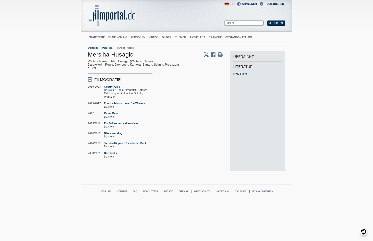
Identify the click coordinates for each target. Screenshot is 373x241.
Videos (153, 37)
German (226, 4)
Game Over (111, 113)
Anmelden (249, 3)
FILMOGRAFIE (107, 79)
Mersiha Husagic (125, 48)
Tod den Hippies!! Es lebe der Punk (125, 143)
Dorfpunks (110, 153)
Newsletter (150, 191)
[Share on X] (207, 54)
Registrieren (274, 3)
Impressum (222, 191)
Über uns (105, 191)
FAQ (135, 191)
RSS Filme (241, 191)
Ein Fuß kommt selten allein (121, 123)
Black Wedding (113, 133)
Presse (168, 191)
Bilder (167, 37)
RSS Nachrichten (262, 191)
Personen (138, 37)
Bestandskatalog (238, 37)
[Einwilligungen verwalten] (364, 232)
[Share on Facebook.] (214, 54)
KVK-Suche (240, 73)
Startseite (97, 37)
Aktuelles (197, 37)
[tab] (120, 79)
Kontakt (122, 191)
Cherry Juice (112, 86)
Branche (215, 37)
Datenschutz (202, 191)
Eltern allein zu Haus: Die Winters (124, 103)
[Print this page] (220, 54)
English (232, 4)
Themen (180, 37)
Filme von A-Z (117, 37)
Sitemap (183, 191)
